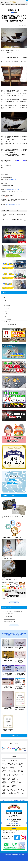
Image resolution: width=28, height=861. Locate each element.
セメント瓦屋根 (20, 770)
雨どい (4, 783)
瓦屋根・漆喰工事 (6, 305)
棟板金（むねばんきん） (12, 783)
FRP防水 (11, 793)
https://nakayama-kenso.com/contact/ (13, 204)
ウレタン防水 (5, 767)
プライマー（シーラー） (8, 762)
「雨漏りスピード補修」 (21, 160)
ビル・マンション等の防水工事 (9, 324)
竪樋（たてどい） (20, 792)
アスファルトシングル (19, 793)
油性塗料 (21, 763)
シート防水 (12, 767)
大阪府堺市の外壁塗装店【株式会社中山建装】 (10, 854)
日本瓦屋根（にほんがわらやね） (9, 771)
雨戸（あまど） (15, 779)
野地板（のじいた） (7, 777)
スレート (4, 794)
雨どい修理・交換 (6, 303)
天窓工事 (4, 316)
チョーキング (11, 760)
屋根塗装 (4, 297)
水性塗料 (4, 764)
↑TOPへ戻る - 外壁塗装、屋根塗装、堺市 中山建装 (14, 800)
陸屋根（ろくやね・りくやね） (9, 770)
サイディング (17, 762)
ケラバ (13, 786)
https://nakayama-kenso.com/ (6, 175)
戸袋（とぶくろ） (6, 779)
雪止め (23, 774)
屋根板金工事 (5, 311)
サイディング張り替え (7, 319)
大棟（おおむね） (19, 789)
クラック (4, 760)
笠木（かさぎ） (16, 777)
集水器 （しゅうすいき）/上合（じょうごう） (12, 782)
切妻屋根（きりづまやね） (8, 789)
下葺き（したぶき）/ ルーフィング (10, 775)
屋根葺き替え (5, 313)
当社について (15, 735)
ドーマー (23, 790)
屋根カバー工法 (6, 308)
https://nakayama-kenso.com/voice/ (12, 189)
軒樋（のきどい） (11, 792)
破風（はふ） (14, 785)
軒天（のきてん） (6, 785)
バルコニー (5, 766)
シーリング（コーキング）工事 (15, 764)
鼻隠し (4, 792)
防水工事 (4, 300)
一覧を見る (15, 602)
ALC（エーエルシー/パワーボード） (10, 763)
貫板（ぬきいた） (6, 786)
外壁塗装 (4, 295)
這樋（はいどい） (15, 781)
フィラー (17, 760)
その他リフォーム (6, 321)
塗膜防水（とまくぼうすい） (8, 768)
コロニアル (11, 794)
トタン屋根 (20, 771)
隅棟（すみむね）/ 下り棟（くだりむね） (11, 790)
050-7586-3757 (12, 179)
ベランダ (11, 766)
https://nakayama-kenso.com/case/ (12, 187)
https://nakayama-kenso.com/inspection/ (17, 196)
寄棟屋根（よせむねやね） (8, 788)
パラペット (5, 793)
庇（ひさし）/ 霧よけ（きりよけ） (10, 778)
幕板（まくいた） (6, 781)
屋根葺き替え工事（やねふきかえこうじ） (11, 774)
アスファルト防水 (18, 766)
